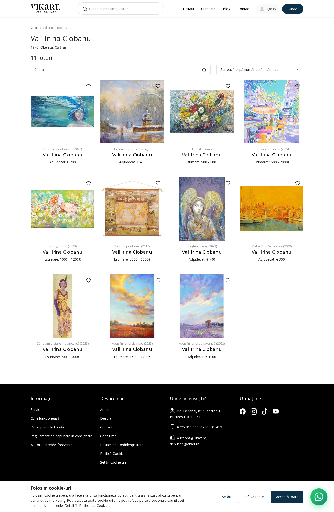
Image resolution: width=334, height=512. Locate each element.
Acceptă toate (287, 496)
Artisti (104, 409)
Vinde (293, 9)
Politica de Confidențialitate (122, 444)
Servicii (36, 409)
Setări (226, 496)
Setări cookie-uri (113, 462)
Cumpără (208, 8)
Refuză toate (253, 496)
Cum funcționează (45, 418)
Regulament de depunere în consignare (61, 436)
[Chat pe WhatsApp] (319, 497)
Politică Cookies (112, 453)
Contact (244, 8)
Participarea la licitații (47, 427)
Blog (226, 8)
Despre (106, 418)
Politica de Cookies (94, 505)
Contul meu (109, 436)
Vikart (34, 28)
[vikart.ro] (45, 8)
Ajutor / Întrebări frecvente (52, 444)
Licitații (188, 8)
